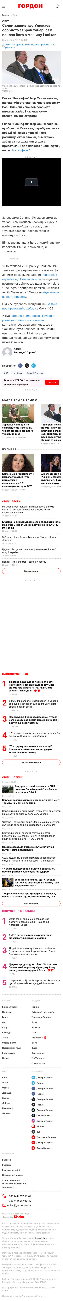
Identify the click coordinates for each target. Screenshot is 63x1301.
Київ (4, 1077)
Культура (7, 1032)
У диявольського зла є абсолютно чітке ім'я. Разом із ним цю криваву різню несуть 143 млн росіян (31, 524)
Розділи (36, 1001)
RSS (38, 1132)
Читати (52, 382)
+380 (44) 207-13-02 (19, 1200)
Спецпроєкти (38, 1063)
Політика (22, 437)
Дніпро (6, 1103)
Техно (5, 1037)
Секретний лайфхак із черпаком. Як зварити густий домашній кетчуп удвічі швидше (34, 982)
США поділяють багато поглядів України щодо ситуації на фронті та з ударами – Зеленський (29, 859)
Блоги (35, 1022)
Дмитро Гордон (44, 1077)
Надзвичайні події (11, 1048)
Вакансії (6, 1159)
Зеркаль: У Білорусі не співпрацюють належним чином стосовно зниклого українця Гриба (17, 429)
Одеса (5, 1087)
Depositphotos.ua (42, 1238)
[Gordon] (30, 6)
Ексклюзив (37, 1037)
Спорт (5, 1027)
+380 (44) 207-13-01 (19, 1196)
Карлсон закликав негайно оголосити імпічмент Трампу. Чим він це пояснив (30, 801)
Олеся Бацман (43, 1115)
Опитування (38, 1053)
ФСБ (6, 373)
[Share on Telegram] (33, 365)
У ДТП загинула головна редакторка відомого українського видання (30, 936)
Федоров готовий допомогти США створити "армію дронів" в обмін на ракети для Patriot (36, 789)
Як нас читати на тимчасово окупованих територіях (14, 1183)
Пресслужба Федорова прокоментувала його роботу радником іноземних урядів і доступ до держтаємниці (33, 719)
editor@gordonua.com (19, 1205)
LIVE (34, 1032)
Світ (15, 15)
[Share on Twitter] (27, 365)
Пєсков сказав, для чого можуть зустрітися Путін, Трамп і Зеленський (28, 848)
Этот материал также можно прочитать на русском (30, 46)
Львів (5, 1082)
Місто (5, 1071)
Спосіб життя (9, 1042)
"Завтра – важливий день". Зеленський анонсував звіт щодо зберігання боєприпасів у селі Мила (30, 823)
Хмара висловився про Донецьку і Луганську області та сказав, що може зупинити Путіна (29, 895)
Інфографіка (8, 1053)
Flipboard (41, 1126)
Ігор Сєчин (17, 373)
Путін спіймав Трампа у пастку (24, 561)
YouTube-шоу (39, 1058)
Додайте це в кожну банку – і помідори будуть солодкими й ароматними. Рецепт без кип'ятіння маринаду (32, 951)
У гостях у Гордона (41, 1017)
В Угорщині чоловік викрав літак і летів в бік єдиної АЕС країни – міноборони (34, 734)
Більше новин (31, 903)
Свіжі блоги (11, 501)
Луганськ (7, 1113)
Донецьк (6, 1093)
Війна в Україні (10, 1007)
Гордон (5, 15)
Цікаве (5, 1058)
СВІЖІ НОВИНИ (12, 777)
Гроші (5, 1017)
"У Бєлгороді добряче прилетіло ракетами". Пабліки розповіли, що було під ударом (28, 870)
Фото (34, 1042)
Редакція (6, 1165)
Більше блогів (31, 571)
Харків (5, 1098)
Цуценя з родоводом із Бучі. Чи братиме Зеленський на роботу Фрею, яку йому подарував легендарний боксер (33, 967)
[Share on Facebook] (20, 365)
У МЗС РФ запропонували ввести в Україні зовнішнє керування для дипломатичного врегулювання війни (33, 703)
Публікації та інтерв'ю (43, 1012)
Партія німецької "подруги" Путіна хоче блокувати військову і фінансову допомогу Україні (31, 812)
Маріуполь (7, 1108)
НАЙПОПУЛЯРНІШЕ (15, 673)
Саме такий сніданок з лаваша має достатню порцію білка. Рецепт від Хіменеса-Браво (29, 921)
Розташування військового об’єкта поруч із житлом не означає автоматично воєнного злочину (28, 509)
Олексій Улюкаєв (35, 373)
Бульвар (9, 449)
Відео (34, 1048)
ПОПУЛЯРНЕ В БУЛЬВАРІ (19, 911)
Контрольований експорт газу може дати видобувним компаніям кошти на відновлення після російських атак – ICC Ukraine (28, 835)
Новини (6, 1001)
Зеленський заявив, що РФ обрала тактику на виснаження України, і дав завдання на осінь (37, 882)
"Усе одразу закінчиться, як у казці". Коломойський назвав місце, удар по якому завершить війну (31, 749)
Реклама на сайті (11, 1170)
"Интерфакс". (21, 150)
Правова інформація (12, 1175)
